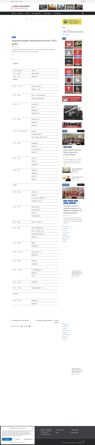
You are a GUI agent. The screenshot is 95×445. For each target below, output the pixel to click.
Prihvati (7, 439)
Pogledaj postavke (28, 439)
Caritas (65, 147)
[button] (32, 428)
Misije (57, 432)
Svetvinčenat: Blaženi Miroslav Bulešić (74, 31)
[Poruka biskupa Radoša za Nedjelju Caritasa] (66, 178)
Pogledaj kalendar (66, 34)
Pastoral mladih (74, 432)
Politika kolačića (12, 442)
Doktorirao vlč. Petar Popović (20, 320)
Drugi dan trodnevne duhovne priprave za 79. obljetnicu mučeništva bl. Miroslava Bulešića (77, 273)
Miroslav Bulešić (72, 203)
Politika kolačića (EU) (80, 442)
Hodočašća (71, 200)
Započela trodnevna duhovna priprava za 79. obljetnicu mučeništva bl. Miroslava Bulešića (77, 370)
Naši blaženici (47, 13)
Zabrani (17, 439)
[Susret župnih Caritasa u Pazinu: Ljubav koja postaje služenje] (73, 139)
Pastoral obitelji (74, 430)
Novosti (14, 13)
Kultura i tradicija (60, 430)
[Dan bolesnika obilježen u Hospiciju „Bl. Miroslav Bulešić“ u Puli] (66, 171)
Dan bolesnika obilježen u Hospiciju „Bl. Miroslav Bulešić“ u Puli (77, 170)
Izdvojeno (66, 203)
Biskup (27, 13)
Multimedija (57, 13)
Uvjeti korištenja (73, 442)
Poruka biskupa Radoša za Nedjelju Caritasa (77, 177)
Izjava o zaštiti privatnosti (20, 442)
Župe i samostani (36, 13)
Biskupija (20, 13)
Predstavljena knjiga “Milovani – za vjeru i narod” (47, 321)
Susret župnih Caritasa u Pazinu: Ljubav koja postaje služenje (72, 152)
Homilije (75, 200)
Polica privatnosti (66, 442)
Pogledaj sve (81, 131)
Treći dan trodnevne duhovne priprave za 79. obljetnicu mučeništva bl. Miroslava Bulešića (72, 209)
